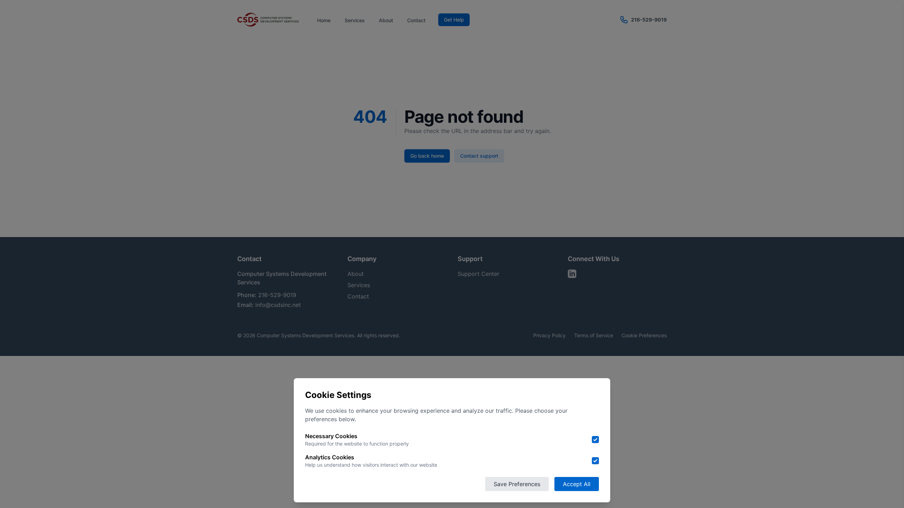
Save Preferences (517, 484)
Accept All (576, 484)
